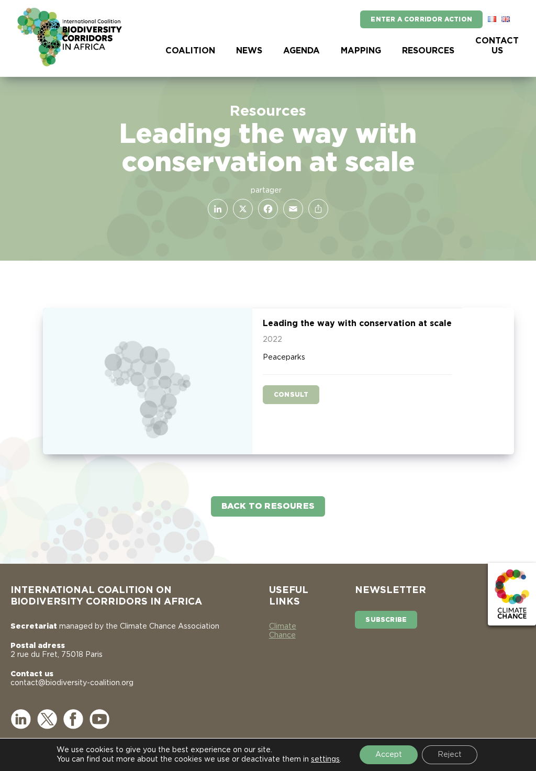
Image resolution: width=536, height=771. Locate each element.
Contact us (497, 46)
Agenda (301, 51)
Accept (388, 754)
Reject (450, 754)
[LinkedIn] (216, 209)
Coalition (190, 51)
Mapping (361, 51)
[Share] (316, 209)
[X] (241, 209)
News (249, 51)
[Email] (291, 209)
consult (291, 395)
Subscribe (386, 620)
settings (325, 759)
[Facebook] (266, 209)
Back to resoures (268, 506)
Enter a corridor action (421, 19)
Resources (428, 51)
